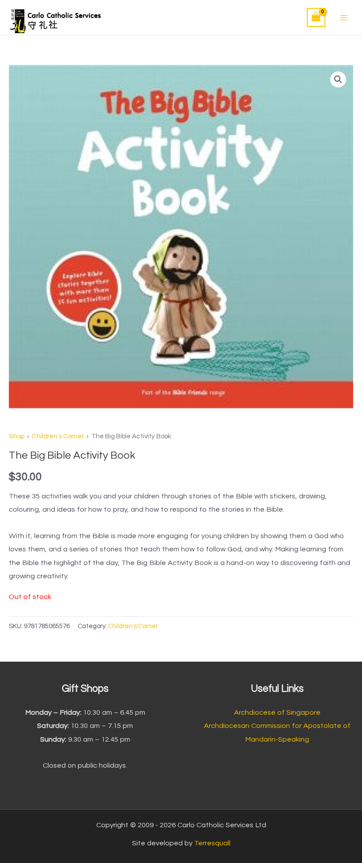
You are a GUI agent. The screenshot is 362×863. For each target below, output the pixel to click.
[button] (338, 79)
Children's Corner (58, 436)
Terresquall (212, 843)
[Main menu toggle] (343, 17)
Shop (16, 436)
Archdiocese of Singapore (277, 712)
